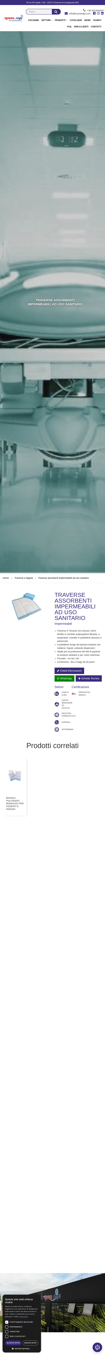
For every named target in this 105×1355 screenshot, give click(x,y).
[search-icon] (56, 11)
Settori (46, 20)
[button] (21, 1348)
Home (6, 578)
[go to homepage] (13, 21)
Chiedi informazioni (70, 670)
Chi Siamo (33, 20)
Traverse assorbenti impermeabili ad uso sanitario (63, 578)
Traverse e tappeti (23, 578)
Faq (69, 27)
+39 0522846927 (95, 10)
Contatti (96, 27)
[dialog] (22, 1323)
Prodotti (60, 20)
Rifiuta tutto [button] (30, 1343)
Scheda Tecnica (90, 678)
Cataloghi (76, 20)
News (87, 20)
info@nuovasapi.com (79, 13)
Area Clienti (81, 27)
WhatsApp (65, 678)
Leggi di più (23, 1316)
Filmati (97, 20)
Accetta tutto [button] (13, 1343)
